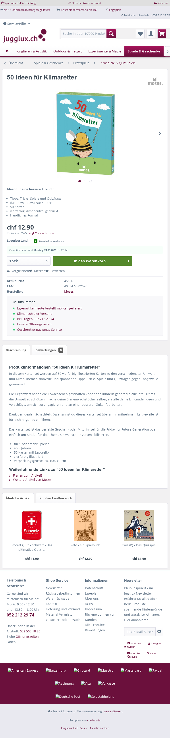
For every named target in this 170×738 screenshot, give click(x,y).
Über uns (92, 598)
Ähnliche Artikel (18, 498)
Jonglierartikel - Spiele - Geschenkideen (85, 728)
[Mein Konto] (151, 33)
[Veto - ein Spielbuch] (85, 525)
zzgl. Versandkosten (41, 233)
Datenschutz (94, 588)
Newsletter (54, 588)
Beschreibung (16, 350)
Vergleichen (20, 271)
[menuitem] (88, 35)
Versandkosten (113, 711)
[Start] (7, 51)
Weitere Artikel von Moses (32, 479)
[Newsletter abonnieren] (159, 631)
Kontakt (51, 604)
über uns (162, 3)
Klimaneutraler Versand (86, 3)
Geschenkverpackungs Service (39, 329)
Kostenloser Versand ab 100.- (80, 10)
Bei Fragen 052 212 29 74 (35, 319)
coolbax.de (93, 720)
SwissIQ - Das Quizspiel (139, 545)
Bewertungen (48, 350)
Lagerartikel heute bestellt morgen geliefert (49, 308)
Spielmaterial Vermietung (20, 3)
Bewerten (57, 271)
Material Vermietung (61, 614)
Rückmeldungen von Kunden (100, 617)
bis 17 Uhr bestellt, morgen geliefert (27, 10)
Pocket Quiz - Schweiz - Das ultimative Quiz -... (32, 547)
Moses (69, 291)
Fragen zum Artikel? (27, 475)
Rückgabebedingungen (63, 593)
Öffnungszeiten (27, 636)
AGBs (89, 604)
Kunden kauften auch (55, 498)
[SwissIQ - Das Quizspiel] (139, 525)
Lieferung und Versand (63, 609)
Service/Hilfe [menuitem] (16, 23)
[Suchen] (111, 33)
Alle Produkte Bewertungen (95, 627)
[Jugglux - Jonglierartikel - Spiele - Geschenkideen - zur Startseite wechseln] (24, 36)
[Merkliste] (140, 33)
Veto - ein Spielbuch (85, 545)
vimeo (153, 653)
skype (133, 656)
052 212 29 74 (20, 615)
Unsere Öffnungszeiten (34, 324)
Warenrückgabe (57, 598)
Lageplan (115, 10)
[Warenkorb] (161, 33)
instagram (156, 643)
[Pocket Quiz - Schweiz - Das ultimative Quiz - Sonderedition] (32, 525)
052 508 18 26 (30, 631)
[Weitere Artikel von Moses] (155, 81)
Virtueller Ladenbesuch (63, 620)
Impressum (93, 609)
